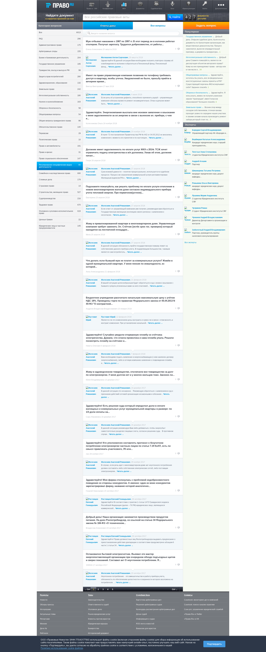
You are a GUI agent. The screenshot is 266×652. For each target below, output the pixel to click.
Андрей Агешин (199, 161)
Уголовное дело (95, 609)
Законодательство (96, 600)
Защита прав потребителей (60, 77)
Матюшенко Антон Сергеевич (114, 57)
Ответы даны (108, 25)
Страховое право (60, 186)
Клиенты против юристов (99, 619)
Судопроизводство (60, 198)
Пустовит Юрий (108, 317)
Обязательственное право (60, 127)
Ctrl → (174, 589)
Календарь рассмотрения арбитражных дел (155, 609)
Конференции (108, 8)
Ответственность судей (98, 605)
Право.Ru (59, 5)
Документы (140, 8)
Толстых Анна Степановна (204, 152)
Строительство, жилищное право (60, 192)
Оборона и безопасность (60, 108)
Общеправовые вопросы (60, 114)
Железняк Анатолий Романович (115, 94)
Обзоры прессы (47, 605)
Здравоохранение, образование (60, 83)
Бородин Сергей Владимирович (206, 130)
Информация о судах (145, 619)
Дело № (43, 628)
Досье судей (141, 614)
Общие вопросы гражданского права (60, 121)
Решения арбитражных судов (149, 605)
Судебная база (156, 8)
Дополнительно (221, 8)
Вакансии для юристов (146, 628)
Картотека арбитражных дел (148, 600)
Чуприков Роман (199, 208)
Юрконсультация (189, 8)
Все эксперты (190, 242)
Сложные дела (60, 180)
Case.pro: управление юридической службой (203, 609)
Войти (205, 8)
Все (60, 32)
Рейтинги (44, 633)
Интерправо (45, 609)
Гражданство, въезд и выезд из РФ (60, 70)
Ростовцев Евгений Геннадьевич (116, 499)
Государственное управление (60, 64)
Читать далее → (115, 67)
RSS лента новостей (145, 624)
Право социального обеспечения (60, 158)
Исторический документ (98, 633)
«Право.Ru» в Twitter (193, 614)
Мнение (43, 624)
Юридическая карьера (98, 624)
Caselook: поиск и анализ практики (199, 605)
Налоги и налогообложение (60, 102)
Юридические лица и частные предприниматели (60, 227)
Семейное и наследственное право (60, 173)
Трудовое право (60, 205)
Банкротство (93, 628)
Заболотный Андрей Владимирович (208, 230)
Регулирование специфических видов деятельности (60, 166)
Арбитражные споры (60, 51)
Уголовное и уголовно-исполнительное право (60, 212)
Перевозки (60, 133)
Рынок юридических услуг (99, 614)
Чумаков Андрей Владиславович (207, 217)
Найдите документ (59, 17)
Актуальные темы (48, 614)
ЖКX (124, 8)
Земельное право (60, 89)
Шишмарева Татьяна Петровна (206, 171)
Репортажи (45, 619)
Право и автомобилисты (60, 146)
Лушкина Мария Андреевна (204, 196)
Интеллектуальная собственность (60, 95)
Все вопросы (158, 25)
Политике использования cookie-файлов (62, 648)
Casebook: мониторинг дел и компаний (201, 600)
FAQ (60, 39)
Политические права (60, 140)
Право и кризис (60, 152)
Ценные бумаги (60, 220)
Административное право (60, 45)
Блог (172, 8)
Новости (43, 600)
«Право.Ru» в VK (191, 619)
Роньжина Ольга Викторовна (205, 183)
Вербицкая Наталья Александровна (208, 139)
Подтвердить (214, 644)
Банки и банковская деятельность (60, 58)
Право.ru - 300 (92, 8)
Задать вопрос (206, 25)
